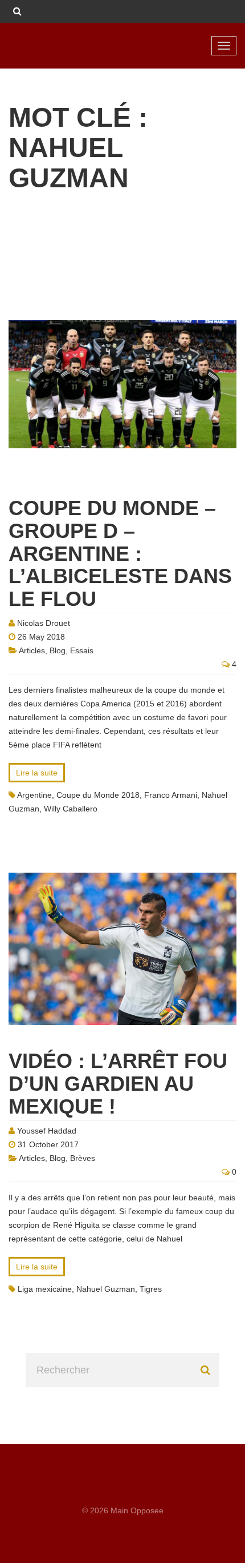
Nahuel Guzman (105, 1288)
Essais (81, 650)
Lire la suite (37, 772)
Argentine (34, 794)
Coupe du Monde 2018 (98, 794)
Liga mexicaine (45, 1288)
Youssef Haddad (46, 1130)
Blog (58, 650)
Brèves (82, 1158)
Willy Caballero (70, 808)
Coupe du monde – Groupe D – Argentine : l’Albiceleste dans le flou (120, 553)
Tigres (151, 1288)
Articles (32, 650)
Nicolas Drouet (43, 623)
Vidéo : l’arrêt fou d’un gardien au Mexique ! (118, 1083)
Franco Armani (170, 794)
